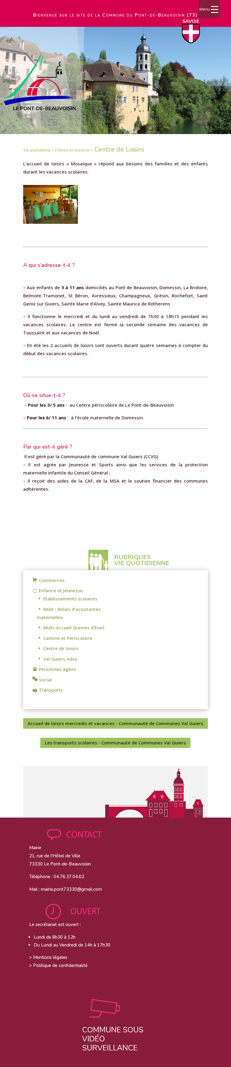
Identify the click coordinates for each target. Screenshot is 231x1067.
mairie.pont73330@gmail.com (71, 889)
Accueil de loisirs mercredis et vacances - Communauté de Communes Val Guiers (115, 723)
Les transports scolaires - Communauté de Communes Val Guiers (115, 743)
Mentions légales (50, 957)
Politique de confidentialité (60, 965)
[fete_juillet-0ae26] (50, 222)
